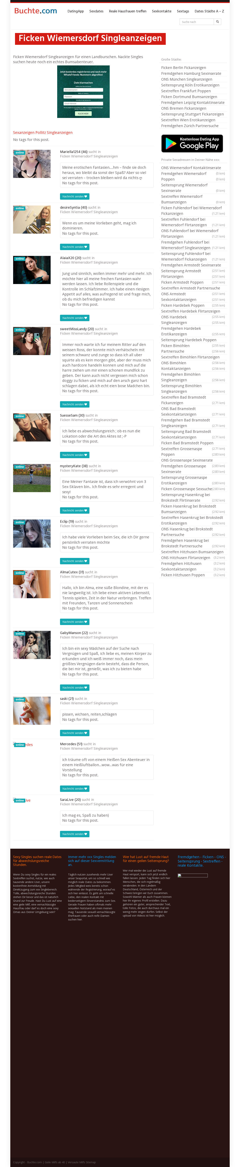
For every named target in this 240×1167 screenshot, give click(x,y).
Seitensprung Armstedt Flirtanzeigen (193, 273)
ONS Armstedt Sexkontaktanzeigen (193, 296)
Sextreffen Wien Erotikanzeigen (188, 119)
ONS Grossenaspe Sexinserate (193, 460)
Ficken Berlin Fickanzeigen (183, 67)
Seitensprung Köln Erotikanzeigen (190, 85)
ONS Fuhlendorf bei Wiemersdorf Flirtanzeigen (193, 233)
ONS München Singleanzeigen (186, 79)
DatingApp (76, 11)
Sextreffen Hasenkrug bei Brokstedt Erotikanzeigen (193, 520)
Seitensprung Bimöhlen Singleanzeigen (193, 388)
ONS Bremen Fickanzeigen (183, 108)
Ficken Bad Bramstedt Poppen (193, 443)
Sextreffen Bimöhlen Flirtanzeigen (193, 357)
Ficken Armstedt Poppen (193, 282)
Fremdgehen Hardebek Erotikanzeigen (193, 331)
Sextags (183, 11)
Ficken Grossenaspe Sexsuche (193, 488)
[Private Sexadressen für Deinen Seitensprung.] (35, 11)
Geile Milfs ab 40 (55, 1162)
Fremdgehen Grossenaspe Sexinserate (193, 468)
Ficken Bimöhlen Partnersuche (193, 348)
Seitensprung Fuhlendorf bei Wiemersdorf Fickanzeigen (193, 256)
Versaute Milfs (76, 1162)
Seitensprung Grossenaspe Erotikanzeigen (193, 480)
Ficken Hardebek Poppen (193, 305)
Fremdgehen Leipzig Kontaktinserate (193, 102)
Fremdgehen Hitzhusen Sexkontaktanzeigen (193, 566)
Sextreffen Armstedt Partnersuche (193, 288)
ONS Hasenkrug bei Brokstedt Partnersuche (193, 531)
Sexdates (96, 11)
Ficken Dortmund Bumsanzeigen (189, 96)
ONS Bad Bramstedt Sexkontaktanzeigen (193, 411)
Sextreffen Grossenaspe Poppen (193, 451)
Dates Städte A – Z (209, 11)
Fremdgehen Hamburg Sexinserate (191, 73)
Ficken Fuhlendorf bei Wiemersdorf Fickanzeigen (193, 210)
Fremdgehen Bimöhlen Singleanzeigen (193, 377)
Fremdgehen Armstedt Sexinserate (193, 265)
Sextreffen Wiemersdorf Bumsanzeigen (193, 199)
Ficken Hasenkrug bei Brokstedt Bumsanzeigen (193, 509)
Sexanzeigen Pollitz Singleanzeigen (43, 132)
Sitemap (91, 1162)
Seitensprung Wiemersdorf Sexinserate (193, 187)
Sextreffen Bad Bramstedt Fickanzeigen (193, 400)
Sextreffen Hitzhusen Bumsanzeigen (193, 552)
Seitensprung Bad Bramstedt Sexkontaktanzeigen (193, 434)
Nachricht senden (73, 196)
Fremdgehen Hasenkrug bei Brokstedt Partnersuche (193, 543)
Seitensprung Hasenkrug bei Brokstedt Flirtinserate (193, 497)
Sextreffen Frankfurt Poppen (186, 90)
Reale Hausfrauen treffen (127, 11)
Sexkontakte (161, 11)
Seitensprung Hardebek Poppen (193, 340)
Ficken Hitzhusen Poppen (193, 574)
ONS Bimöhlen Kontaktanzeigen (193, 365)
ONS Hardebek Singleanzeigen (193, 319)
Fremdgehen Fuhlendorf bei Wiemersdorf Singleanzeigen (193, 245)
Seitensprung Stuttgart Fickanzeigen (192, 114)
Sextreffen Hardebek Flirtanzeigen (193, 311)
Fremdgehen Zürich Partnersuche (190, 125)
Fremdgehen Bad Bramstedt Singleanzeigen (193, 422)
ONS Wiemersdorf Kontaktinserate (193, 168)
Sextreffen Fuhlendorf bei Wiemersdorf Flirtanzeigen (193, 222)
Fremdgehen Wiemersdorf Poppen (193, 176)
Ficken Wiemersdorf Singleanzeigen (89, 156)
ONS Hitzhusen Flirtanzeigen (193, 558)
